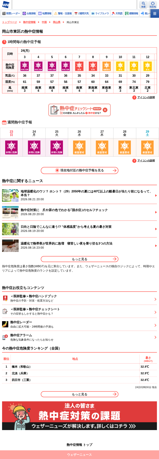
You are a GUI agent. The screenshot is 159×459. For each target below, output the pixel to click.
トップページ (9, 22)
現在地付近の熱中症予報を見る (82, 170)
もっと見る (79, 259)
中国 (44, 22)
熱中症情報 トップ (79, 444)
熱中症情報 (29, 22)
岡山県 (56, 22)
